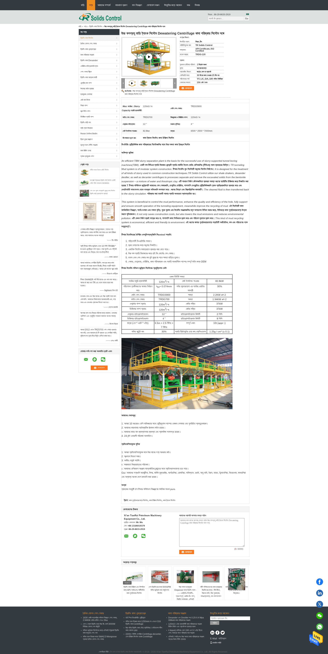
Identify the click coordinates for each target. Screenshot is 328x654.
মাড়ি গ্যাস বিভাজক (86, 128)
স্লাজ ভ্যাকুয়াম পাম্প (87, 156)
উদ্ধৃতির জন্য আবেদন (173, 5)
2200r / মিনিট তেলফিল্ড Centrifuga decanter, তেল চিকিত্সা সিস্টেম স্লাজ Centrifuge (143, 635)
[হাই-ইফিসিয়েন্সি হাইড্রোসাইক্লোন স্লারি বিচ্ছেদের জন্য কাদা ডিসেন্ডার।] (237, 579)
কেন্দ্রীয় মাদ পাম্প (86, 83)
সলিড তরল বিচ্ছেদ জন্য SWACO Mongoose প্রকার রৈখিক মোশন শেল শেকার (100, 637)
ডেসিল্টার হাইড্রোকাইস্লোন (89, 66)
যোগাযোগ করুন (153, 5)
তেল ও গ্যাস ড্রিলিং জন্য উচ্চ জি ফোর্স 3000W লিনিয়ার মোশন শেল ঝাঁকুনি (99, 625)
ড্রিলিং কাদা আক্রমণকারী (88, 77)
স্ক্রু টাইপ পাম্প (85, 111)
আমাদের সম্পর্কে (104, 5)
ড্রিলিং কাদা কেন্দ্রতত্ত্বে (88, 49)
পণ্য (91, 5)
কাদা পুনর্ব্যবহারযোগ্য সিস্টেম (138, 500)
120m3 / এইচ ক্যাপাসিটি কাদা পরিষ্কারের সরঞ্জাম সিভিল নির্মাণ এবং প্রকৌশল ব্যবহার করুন (185, 625)
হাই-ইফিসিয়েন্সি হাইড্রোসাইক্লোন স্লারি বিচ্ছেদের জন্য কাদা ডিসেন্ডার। (237, 590)
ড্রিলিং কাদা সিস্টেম (95, 26)
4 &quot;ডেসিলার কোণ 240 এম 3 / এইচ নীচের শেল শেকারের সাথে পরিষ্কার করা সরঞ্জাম (185, 631)
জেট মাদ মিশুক (85, 100)
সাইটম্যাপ (222, 638)
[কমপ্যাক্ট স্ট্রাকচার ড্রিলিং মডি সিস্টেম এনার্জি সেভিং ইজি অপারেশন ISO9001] (84, 182)
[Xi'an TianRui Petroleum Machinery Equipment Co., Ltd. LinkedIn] (212, 633)
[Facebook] (320, 582)
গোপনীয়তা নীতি (104, 652)
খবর (188, 5)
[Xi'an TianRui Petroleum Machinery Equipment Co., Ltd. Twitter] (222, 633)
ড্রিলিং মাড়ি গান (85, 122)
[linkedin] (320, 593)
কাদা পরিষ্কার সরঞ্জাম (87, 55)
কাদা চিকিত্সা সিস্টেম (155, 500)
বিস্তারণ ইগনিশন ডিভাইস (88, 133)
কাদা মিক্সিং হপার (85, 150)
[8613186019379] (320, 627)
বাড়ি (82, 5)
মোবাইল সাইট (216, 643)
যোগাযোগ (188, 88)
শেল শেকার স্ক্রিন (86, 72)
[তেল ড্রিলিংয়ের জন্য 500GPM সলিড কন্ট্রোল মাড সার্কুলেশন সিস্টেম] (160, 576)
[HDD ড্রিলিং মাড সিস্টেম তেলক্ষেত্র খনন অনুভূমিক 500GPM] (149, 57)
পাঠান (215, 623)
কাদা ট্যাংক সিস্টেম (169, 500)
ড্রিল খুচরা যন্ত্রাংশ (86, 139)
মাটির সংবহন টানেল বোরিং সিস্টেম (99, 170)
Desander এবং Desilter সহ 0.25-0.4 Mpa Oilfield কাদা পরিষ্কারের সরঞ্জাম (186, 618)
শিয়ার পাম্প (83, 105)
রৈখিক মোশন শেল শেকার (88, 43)
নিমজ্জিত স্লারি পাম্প (86, 117)
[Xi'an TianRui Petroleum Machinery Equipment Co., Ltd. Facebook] (217, 633)
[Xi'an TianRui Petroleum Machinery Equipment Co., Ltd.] (100, 17)
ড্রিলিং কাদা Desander (89, 60)
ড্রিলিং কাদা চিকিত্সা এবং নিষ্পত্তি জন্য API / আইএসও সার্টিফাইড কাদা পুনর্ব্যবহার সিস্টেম (134, 590)
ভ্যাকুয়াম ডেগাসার (86, 94)
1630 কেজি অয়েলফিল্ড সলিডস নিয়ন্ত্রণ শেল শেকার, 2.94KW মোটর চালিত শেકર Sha (100, 618)
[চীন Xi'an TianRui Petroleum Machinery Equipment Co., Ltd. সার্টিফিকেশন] (89, 211)
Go (246, 18)
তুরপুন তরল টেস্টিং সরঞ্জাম (89, 145)
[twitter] (320, 604)
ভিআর (197, 5)
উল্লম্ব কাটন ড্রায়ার (87, 88)
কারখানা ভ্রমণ (121, 5)
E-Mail (213, 638)
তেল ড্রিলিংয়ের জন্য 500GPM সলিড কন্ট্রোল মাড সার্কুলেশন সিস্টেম (160, 590)
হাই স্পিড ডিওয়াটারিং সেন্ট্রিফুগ (135, 617)
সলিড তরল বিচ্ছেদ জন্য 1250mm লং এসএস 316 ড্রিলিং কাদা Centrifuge (143, 622)
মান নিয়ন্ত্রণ (137, 5)
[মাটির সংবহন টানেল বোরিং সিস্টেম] (84, 172)
